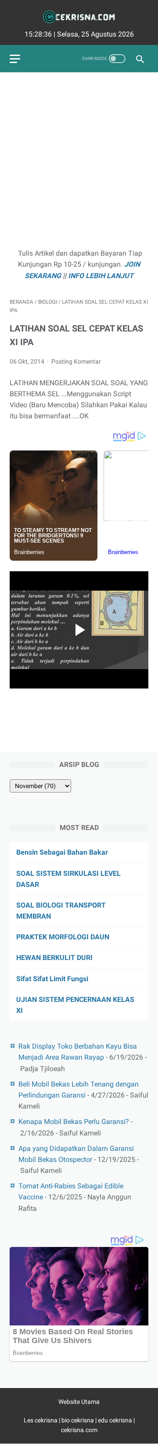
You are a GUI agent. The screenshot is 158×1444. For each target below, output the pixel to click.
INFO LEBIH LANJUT (100, 276)
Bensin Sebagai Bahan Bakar (62, 852)
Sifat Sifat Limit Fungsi (52, 979)
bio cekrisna (78, 1420)
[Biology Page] (79, 17)
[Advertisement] (79, 161)
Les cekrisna (41, 1420)
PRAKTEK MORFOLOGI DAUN (62, 937)
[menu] (15, 59)
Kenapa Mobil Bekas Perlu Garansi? (73, 1121)
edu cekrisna (115, 1420)
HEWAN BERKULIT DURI (54, 957)
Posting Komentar (76, 361)
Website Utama (79, 1401)
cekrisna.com (79, 1429)
